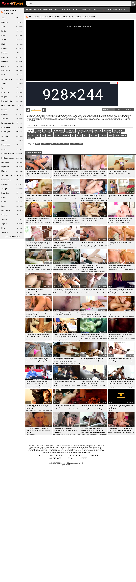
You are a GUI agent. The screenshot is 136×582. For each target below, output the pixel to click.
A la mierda (107, 130)
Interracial (12, 184)
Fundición (12, 193)
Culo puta (80, 130)
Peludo (127, 222)
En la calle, (29, 177)
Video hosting (56, 455)
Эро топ (87, 452)
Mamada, (35, 200)
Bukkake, (71, 199)
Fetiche (12, 140)
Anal (37, 144)
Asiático (12, 84)
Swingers (131, 316)
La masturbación (12, 123)
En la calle (12, 92)
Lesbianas (12, 162)
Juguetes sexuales (54, 144)
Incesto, (61, 247)
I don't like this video (44, 110)
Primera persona (12, 154)
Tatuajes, (83, 224)
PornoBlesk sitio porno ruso (57, 10)
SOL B (90, 133)
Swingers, (99, 293)
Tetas (80, 144)
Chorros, (100, 175)
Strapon (12, 215)
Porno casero (12, 145)
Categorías (112, 10)
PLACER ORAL (71, 133)
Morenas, (83, 200)
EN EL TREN (59, 133)
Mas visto (97, 10)
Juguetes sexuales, (105, 200)
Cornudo (12, 136)
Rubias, (83, 175)
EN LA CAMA (47, 133)
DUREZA (31, 138)
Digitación (12, 167)
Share (118, 110)
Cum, (82, 316)
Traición (12, 219)
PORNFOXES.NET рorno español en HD (69, 463)
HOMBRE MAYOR (34, 133)
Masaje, (50, 200)
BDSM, (34, 294)
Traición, (75, 247)
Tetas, (39, 200)
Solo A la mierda (100, 133)
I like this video (28, 110)
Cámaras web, (93, 175)
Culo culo (38, 130)
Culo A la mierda (58, 130)
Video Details (108, 110)
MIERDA (49, 135)
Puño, (67, 293)
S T (43, 135)
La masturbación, (48, 247)
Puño (104, 175)
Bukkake (12, 114)
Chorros (12, 202)
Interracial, (132, 177)
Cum (12, 75)
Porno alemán (12, 101)
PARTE (123, 135)
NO (73, 135)
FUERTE (66, 135)
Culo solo (88, 130)
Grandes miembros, (89, 316)
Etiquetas (124, 10)
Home (40, 455)
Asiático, (74, 175)
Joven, (34, 177)
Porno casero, (121, 316)
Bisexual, (48, 177)
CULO (116, 135)
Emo (12, 228)
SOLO (86, 135)
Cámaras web (12, 79)
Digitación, (78, 199)
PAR (110, 135)
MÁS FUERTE (119, 130)
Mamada (32, 434)
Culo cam (47, 130)
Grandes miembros (12, 105)
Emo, (121, 199)
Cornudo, (71, 222)
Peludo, (131, 269)
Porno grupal (12, 180)
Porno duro (12, 70)
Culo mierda (70, 130)
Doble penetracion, (123, 177)
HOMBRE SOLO (114, 133)
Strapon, (36, 410)
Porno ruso (105, 362)
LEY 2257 (83, 458)
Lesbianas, (127, 199)
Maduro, (59, 175)
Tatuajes (12, 189)
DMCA (70, 458)
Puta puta (83, 133)
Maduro (65, 144)
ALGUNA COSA (33, 135)
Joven (44, 144)
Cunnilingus (12, 132)
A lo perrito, (65, 175)
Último (76, 10)
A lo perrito (12, 66)
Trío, (109, 362)
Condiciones (55, 458)
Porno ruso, (29, 200)
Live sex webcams (33, 10)
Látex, (59, 385)
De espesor (12, 210)
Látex (12, 206)
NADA (79, 135)
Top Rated (86, 10)
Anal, (37, 177)
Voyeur (12, 224)
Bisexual (12, 57)
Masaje (12, 171)
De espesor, (116, 199)
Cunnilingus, (89, 200)
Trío (78, 293)
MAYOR (58, 135)
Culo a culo (97, 130)
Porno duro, (115, 177)
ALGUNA (103, 135)
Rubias (73, 144)
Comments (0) (128, 110)
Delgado (101, 409)
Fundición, (60, 199)
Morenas (12, 62)
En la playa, (34, 362)
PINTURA (94, 135)
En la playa (12, 127)
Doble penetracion (12, 158)
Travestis (12, 232)
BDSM (12, 197)
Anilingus (12, 119)
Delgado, (110, 222)
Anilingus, (42, 177)
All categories (12, 237)
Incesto (12, 149)
